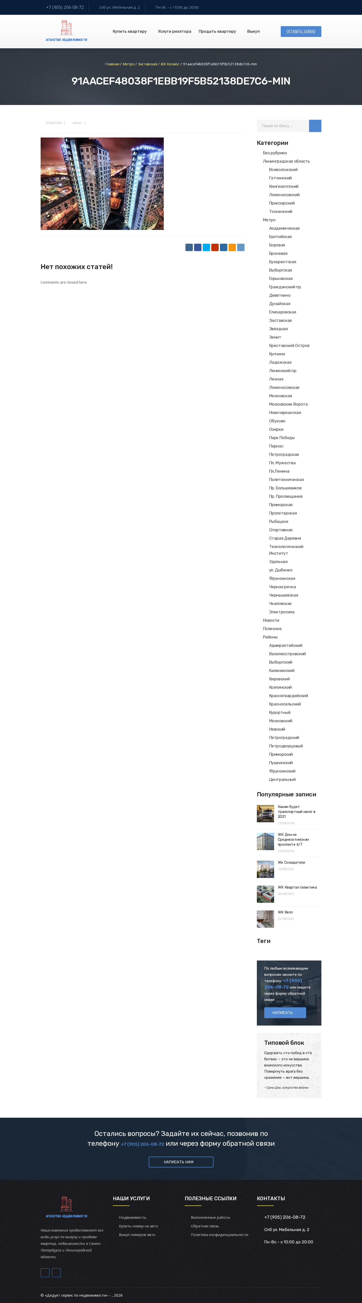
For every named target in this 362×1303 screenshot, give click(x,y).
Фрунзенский (282, 771)
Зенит (275, 337)
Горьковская (281, 278)
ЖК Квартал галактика (297, 887)
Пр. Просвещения (286, 496)
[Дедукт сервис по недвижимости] (66, 31)
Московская (280, 395)
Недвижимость (132, 1217)
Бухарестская (282, 261)
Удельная (278, 561)
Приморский (281, 754)
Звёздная (278, 328)
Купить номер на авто (138, 1225)
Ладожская (280, 362)
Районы (270, 636)
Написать (282, 1013)
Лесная (276, 379)
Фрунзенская (282, 578)
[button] (315, 126)
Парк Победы (282, 437)
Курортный (280, 712)
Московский (281, 720)
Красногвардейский (288, 695)
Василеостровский (287, 653)
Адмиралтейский (285, 645)
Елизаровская (282, 311)
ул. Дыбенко (281, 569)
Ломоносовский (284, 194)
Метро (269, 219)
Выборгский (281, 662)
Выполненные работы (210, 1217)
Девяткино (280, 295)
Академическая (284, 228)
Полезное (272, 628)
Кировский (279, 678)
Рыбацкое (278, 521)
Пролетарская (283, 513)
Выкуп (253, 31)
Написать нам (178, 1162)
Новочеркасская (285, 412)
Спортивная (281, 529)
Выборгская (280, 270)
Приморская (281, 504)
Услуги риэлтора (174, 31)
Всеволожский (283, 169)
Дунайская (279, 303)
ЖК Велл (285, 912)
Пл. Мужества (282, 462)
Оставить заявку (301, 31)
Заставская (280, 320)
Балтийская (280, 236)
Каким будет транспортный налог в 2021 (296, 812)
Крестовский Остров (289, 345)
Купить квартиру (130, 31)
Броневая (278, 253)
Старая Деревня (285, 538)
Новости (271, 620)
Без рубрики (275, 152)
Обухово (277, 420)
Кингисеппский (284, 186)
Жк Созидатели (291, 862)
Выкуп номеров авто (137, 1234)
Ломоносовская (284, 387)
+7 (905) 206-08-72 (65, 7)
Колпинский (280, 687)
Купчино (277, 353)
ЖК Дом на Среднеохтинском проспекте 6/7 (293, 839)
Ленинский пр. (283, 370)
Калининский (282, 670)
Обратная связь (205, 1225)
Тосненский (281, 211)
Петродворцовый (286, 745)
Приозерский (282, 203)
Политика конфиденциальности (219, 1234)
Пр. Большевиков (285, 487)
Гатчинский (280, 177)
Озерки (276, 429)
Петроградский (284, 737)
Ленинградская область (286, 161)
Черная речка (282, 586)
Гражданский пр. (285, 286)
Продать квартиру (217, 31)
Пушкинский (281, 762)
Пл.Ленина (279, 471)
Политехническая (286, 479)
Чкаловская (280, 603)
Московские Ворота (288, 404)
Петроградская (284, 454)
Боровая (277, 244)
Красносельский (285, 704)
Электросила (282, 611)
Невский (277, 729)
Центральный (282, 779)
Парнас (276, 446)
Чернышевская (283, 595)
